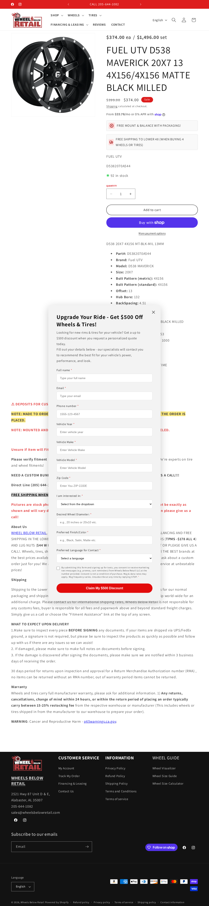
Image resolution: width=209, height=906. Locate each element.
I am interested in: (70, 496)
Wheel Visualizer (164, 768)
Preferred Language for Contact (79, 550)
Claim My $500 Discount (104, 588)
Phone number (68, 406)
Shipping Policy (116, 783)
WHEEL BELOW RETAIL (29, 532)
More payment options (152, 233)
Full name (64, 370)
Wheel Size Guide (164, 776)
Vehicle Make (66, 442)
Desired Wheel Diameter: (74, 514)
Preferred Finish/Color (73, 532)
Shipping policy (147, 902)
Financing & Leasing (72, 783)
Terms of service (116, 799)
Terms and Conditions (120, 791)
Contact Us (66, 791)
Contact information (172, 902)
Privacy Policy (115, 768)
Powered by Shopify (57, 902)
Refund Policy (115, 776)
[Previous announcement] (68, 4)
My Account (66, 768)
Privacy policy (102, 902)
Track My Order (69, 776)
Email (61, 388)
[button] (56, 15)
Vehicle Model (67, 460)
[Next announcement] (140, 4)
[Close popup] (153, 312)
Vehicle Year (65, 424)
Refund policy (81, 902)
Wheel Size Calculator (167, 783)
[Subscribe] (87, 846)
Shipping (111, 106)
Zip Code (64, 478)
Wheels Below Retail (32, 902)
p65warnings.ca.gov (100, 721)
